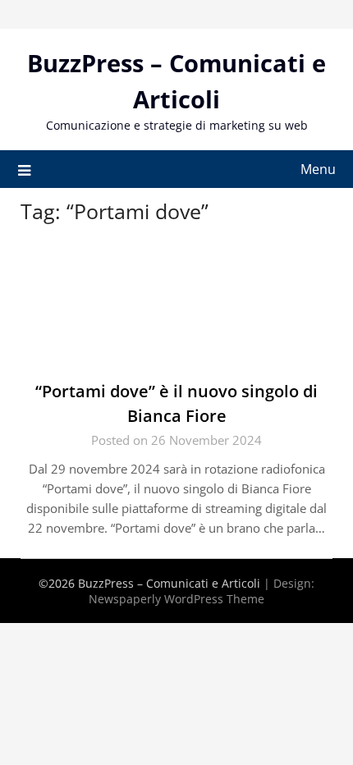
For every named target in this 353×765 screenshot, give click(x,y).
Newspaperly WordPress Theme (176, 599)
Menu (318, 169)
